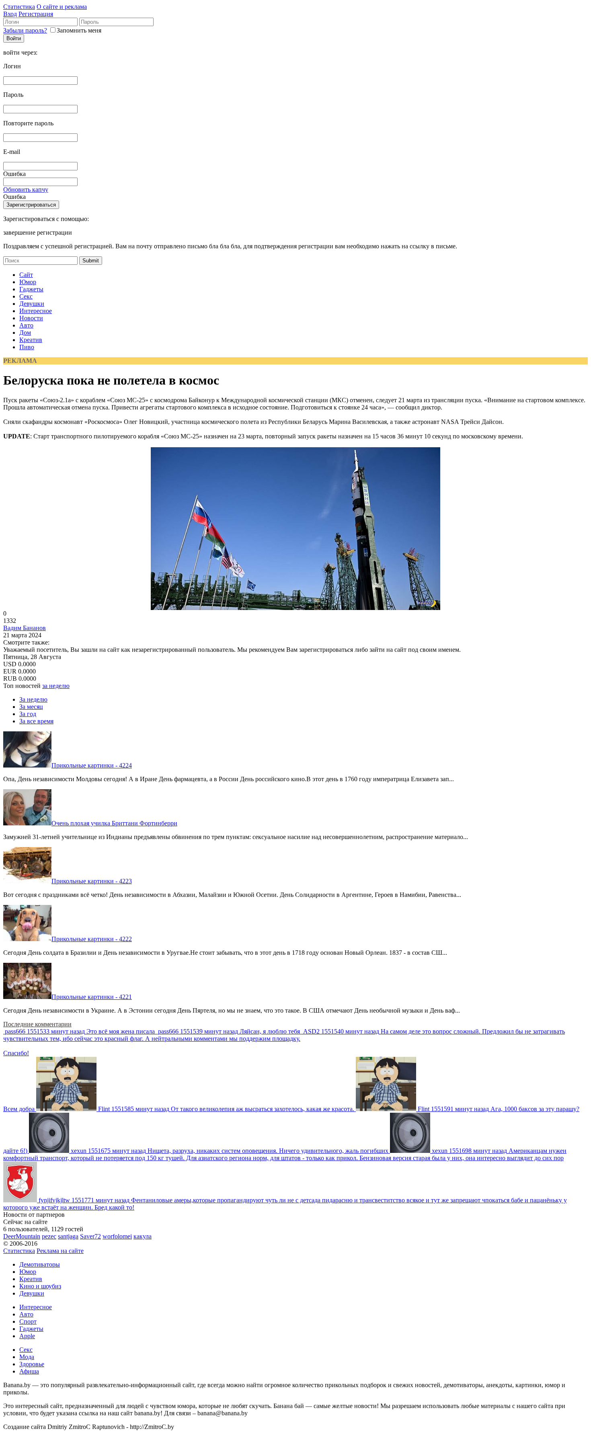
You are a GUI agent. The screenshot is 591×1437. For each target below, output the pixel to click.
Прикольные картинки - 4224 (91, 765)
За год (27, 713)
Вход (10, 13)
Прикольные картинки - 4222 (91, 938)
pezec (49, 1236)
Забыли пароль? (25, 30)
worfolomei (117, 1236)
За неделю (33, 699)
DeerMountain (21, 1236)
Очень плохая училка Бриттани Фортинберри (114, 823)
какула (142, 1236)
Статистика (19, 6)
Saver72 (90, 1236)
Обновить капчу (25, 189)
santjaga (68, 1236)
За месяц (31, 706)
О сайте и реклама (62, 6)
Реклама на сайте (60, 1250)
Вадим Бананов (24, 627)
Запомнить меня (79, 30)
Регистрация (35, 13)
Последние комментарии (37, 1024)
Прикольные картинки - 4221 (91, 996)
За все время (36, 721)
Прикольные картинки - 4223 (91, 881)
